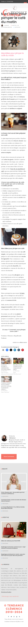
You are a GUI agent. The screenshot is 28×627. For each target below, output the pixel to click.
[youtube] (16, 616)
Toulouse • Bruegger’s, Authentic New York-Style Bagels (5, 367)
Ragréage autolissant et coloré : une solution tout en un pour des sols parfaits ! (13, 554)
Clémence (6, 25)
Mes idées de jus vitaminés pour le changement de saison (17, 367)
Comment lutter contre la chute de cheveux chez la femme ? (13, 500)
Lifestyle (14, 25)
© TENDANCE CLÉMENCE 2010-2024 (14, 609)
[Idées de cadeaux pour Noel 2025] (14, 530)
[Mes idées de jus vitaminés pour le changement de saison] (18, 361)
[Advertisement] (14, 410)
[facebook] (8, 616)
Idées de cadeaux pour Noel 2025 (10, 541)
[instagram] (14, 616)
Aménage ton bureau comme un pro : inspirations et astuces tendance (13, 547)
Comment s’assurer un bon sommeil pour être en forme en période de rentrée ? (6, 386)
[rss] (19, 616)
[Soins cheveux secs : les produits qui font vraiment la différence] (14, 481)
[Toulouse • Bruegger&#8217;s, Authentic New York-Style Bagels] (6, 361)
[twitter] (11, 616)
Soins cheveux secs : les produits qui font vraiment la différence (12, 493)
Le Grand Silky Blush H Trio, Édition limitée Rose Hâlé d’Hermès (13, 507)
